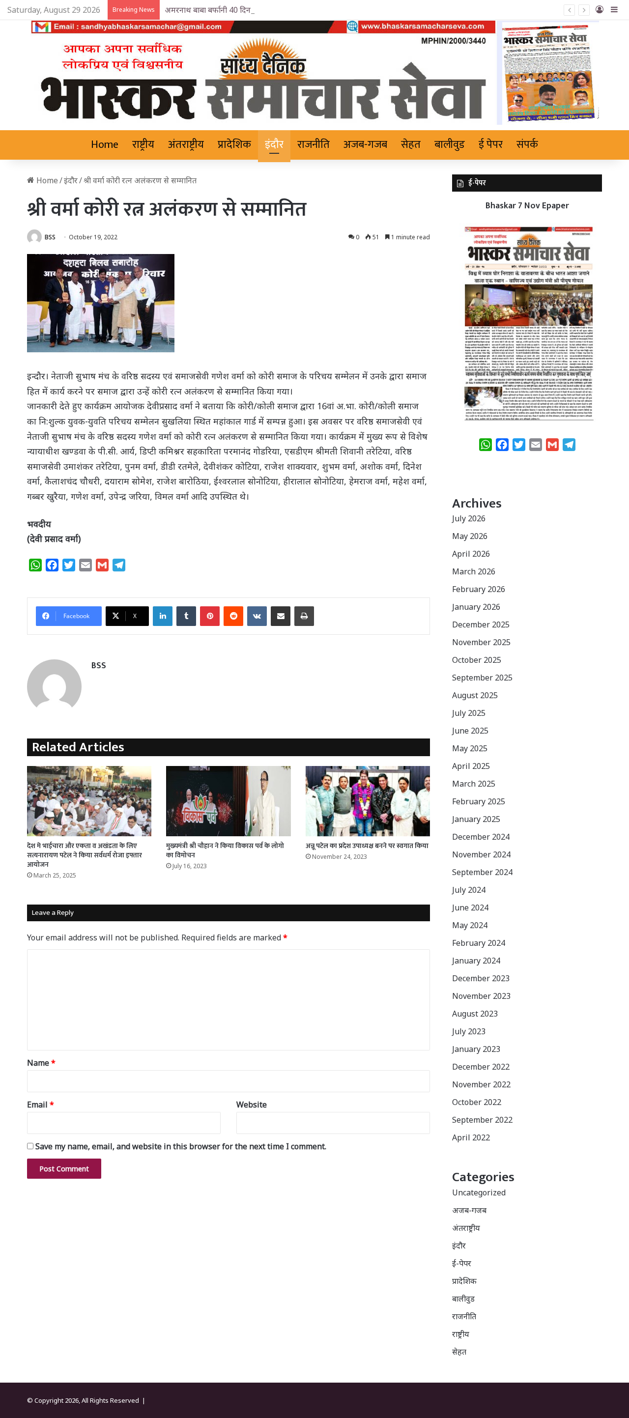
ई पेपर (491, 145)
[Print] (304, 616)
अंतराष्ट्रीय (186, 145)
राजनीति (313, 145)
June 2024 (470, 907)
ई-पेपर (461, 1263)
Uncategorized (479, 1192)
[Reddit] (233, 616)
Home (104, 145)
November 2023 (481, 996)
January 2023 (476, 1049)
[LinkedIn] (162, 616)
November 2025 (481, 642)
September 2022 (482, 1119)
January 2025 (476, 819)
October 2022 (476, 1102)
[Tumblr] (186, 616)
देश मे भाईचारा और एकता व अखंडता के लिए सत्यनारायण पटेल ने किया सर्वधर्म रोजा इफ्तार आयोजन (84, 855)
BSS (50, 237)
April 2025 (471, 766)
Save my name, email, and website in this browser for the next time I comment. (180, 1146)
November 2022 (481, 1084)
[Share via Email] (280, 616)
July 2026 (469, 518)
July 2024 (469, 889)
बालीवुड (449, 145)
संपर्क (527, 145)
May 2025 (469, 748)
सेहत (411, 145)
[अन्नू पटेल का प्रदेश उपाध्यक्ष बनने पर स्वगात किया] (368, 801)
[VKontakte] (257, 616)
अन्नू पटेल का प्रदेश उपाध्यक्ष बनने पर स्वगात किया (367, 845)
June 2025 (470, 730)
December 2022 (481, 1066)
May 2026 (469, 536)
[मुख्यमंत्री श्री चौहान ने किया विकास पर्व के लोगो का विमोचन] (228, 801)
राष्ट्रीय (143, 145)
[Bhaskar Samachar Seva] (314, 73)
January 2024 (476, 960)
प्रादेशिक (234, 145)
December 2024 (481, 836)
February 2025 (478, 801)
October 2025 (476, 659)
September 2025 (482, 677)
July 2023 (469, 1031)
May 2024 (469, 925)
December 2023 (481, 978)
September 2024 (482, 872)
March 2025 (473, 783)
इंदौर (274, 145)
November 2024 (481, 854)
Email (40, 1104)
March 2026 (473, 571)
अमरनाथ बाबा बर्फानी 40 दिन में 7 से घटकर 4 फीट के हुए (248, 9)
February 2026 (478, 589)
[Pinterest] (210, 616)
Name (41, 1062)
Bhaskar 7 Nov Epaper (527, 206)
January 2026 (476, 606)
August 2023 (475, 1013)
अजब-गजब (365, 145)
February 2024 (478, 942)
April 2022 (471, 1137)
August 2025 (475, 695)
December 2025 (481, 624)
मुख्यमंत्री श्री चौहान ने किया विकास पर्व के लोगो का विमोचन (225, 850)
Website (251, 1104)
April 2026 (471, 553)
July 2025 (469, 713)
